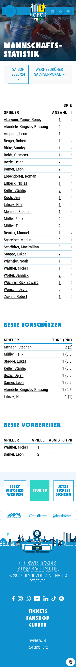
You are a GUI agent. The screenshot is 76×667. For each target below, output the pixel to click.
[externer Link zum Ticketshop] (53, 11)
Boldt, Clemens (16, 154)
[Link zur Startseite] (38, 20)
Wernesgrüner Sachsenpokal (48, 72)
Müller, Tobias (15, 225)
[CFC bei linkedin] (45, 598)
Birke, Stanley (15, 147)
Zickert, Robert (15, 296)
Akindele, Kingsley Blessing (26, 126)
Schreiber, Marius (18, 239)
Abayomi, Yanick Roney (22, 119)
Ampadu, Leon (15, 133)
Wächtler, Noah (16, 261)
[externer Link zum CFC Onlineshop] (61, 11)
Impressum (38, 641)
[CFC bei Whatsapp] (28, 598)
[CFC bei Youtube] (37, 598)
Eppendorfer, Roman (20, 176)
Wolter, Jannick (16, 275)
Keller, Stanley (15, 190)
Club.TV (40, 491)
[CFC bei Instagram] (20, 598)
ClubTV (38, 625)
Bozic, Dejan (14, 162)
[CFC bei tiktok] (53, 598)
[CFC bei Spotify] (61, 598)
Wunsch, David (16, 289)
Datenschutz (38, 647)
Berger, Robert (15, 140)
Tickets (38, 611)
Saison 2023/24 (18, 72)
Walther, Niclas (16, 268)
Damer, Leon (14, 169)
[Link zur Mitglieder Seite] (69, 11)
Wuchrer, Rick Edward (21, 282)
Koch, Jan (12, 197)
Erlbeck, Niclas (16, 183)
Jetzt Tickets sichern (63, 491)
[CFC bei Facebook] (13, 598)
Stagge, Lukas (15, 254)
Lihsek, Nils (13, 204)
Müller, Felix (13, 218)
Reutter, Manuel (16, 232)
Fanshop (38, 618)
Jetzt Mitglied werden (15, 491)
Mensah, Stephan (18, 211)
